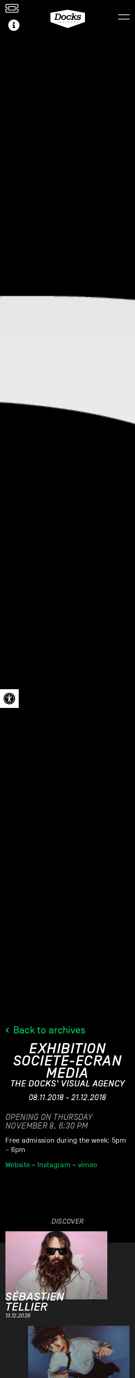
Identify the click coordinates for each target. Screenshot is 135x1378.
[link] (9, 698)
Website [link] (17, 1165)
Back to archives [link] (48, 1030)
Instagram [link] (54, 1165)
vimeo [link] (88, 1165)
